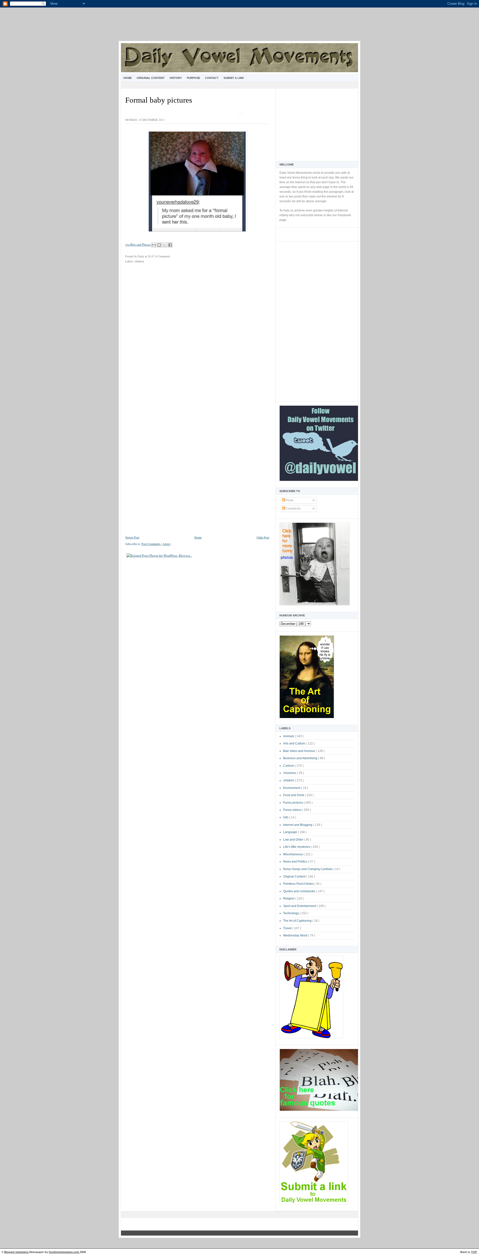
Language (290, 832)
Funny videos (292, 810)
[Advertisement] (239, 27)
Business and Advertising (300, 758)
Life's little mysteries (297, 847)
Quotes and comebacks (299, 891)
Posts (289, 500)
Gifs (286, 817)
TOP (474, 1252)
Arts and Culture (294, 743)
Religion (289, 898)
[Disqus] (197, 333)
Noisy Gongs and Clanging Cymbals (308, 869)
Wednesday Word (295, 935)
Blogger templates (16, 1252)
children (289, 780)
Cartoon (289, 765)
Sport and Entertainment (300, 906)
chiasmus (290, 773)
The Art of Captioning (297, 920)
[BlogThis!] (159, 244)
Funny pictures (293, 802)
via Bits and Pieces (138, 244)
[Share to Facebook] (170, 244)
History (176, 77)
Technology (291, 913)
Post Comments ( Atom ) (156, 544)
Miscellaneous (293, 854)
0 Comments (162, 256)
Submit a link (234, 77)
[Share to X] (164, 244)
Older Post (262, 537)
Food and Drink (294, 795)
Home (127, 77)
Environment (292, 788)
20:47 (151, 256)
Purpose (194, 77)
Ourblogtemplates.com (64, 1252)
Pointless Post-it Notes (298, 884)
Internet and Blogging (298, 825)
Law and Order (293, 839)
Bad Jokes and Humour (299, 751)
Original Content (151, 77)
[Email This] (153, 244)
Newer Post (132, 537)
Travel (287, 928)
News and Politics (295, 861)
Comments (293, 508)
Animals (289, 736)
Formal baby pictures (158, 100)
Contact (212, 77)
